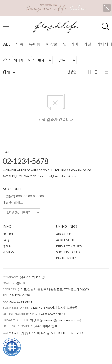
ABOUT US (63, 234)
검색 (105, 27)
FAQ (6, 240)
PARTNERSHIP (66, 258)
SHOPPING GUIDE (69, 252)
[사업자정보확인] (65, 307)
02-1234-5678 (25, 160)
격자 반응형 (97, 72)
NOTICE (8, 234)
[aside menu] (6, 26)
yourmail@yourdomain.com (59, 176)
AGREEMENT (65, 240)
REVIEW (8, 252)
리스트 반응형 (105, 72)
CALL (7, 152)
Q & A (7, 246)
